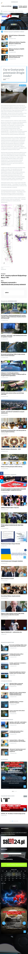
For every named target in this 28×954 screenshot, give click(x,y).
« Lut (2, 883)
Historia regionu (10, 807)
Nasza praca (5, 911)
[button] (3, 778)
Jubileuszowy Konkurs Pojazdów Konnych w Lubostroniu (17, 43)
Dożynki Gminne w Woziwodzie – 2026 (11, 449)
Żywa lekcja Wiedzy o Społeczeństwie (10, 596)
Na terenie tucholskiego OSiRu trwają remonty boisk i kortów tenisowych (13, 355)
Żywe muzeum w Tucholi (7, 578)
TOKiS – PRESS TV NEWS (11, 20)
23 (9, 878)
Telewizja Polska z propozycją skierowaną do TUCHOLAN (16, 684)
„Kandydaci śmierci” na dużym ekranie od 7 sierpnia (16, 702)
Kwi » (5, 883)
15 (5, 876)
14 (1, 876)
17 (12, 876)
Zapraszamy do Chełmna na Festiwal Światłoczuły (16, 56)
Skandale (23, 911)
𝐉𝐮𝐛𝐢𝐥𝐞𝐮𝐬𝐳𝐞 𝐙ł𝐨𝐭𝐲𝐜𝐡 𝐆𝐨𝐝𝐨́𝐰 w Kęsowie (10, 507)
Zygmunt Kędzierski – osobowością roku (11, 632)
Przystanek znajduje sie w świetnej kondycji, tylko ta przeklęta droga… (17, 672)
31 (12, 880)
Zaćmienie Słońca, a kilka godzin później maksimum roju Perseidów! (17, 741)
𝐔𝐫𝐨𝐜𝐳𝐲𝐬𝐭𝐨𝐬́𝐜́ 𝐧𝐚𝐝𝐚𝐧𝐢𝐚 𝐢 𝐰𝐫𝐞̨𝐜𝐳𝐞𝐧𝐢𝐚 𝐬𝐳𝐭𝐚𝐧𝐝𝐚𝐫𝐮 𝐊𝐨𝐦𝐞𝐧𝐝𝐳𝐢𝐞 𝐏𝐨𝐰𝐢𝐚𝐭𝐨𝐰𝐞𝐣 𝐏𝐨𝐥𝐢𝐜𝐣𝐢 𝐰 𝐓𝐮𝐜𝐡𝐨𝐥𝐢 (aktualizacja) (13, 489)
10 (12, 874)
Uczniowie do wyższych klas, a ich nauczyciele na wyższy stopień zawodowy (13, 431)
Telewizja (9, 913)
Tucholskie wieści (20, 762)
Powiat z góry (17, 911)
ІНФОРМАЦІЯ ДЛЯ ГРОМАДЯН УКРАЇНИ (12, 561)
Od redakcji (13, 762)
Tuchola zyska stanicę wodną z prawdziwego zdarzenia (12, 393)
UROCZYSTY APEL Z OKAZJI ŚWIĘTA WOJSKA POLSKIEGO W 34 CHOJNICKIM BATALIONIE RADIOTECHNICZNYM (17, 694)
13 (23, 874)
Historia (4, 807)
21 (1, 878)
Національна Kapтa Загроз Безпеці (10, 543)
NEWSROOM (7, 762)
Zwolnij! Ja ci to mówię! (14, 764)
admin (4, 79)
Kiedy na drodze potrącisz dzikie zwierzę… (12, 466)
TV (20, 913)
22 (5, 878)
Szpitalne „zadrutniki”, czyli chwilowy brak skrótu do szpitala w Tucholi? (18, 723)
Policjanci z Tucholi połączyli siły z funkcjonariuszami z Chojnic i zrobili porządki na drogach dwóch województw (13, 374)
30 (9, 880)
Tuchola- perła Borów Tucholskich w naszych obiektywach (17, 663)
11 (16, 874)
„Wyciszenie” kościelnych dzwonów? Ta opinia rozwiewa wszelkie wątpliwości (17, 750)
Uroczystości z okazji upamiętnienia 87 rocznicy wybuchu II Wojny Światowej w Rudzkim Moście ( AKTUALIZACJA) (13, 317)
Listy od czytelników (18, 807)
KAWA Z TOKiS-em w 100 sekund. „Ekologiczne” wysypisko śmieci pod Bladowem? (14, 917)
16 (9, 876)
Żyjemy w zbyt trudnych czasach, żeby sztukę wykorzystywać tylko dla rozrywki (12, 614)
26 (20, 878)
